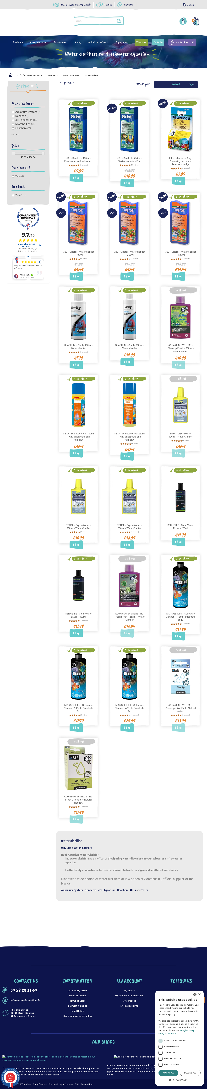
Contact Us (128, 4)
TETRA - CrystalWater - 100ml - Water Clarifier (180, 435)
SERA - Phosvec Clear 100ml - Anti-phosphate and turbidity (78, 436)
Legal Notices (66, 1084)
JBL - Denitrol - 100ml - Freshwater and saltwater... (78, 160)
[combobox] (194, 994)
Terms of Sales (78, 1001)
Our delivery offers (77, 990)
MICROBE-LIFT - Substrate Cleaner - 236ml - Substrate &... (78, 708)
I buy (76, 178)
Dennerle (22, 115)
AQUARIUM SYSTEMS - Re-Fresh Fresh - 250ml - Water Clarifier (130, 616)
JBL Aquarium (26, 120)
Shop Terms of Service (45, 1084)
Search (141, 21)
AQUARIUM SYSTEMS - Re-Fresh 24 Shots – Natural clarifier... (78, 799)
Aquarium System (28, 111)
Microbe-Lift (25, 124)
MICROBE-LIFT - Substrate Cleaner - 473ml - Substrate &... (129, 708)
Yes (19, 176)
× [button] (199, 994)
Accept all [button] (168, 1072)
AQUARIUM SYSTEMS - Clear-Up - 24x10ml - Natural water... (180, 708)
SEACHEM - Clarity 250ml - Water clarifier (129, 347)
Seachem (23, 128)
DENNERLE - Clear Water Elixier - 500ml (78, 615)
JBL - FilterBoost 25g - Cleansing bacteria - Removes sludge (181, 161)
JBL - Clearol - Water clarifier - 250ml (129, 253)
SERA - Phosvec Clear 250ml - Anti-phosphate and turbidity (129, 436)
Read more (170, 1033)
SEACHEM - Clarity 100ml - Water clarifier (78, 347)
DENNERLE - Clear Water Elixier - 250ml (181, 527)
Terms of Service (77, 995)
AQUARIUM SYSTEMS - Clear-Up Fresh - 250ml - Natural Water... (181, 348)
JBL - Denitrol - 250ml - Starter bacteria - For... (129, 160)
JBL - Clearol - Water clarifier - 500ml (180, 253)
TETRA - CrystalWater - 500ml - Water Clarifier (129, 527)
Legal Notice (77, 1011)
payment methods (77, 1006)
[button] (179, 1080)
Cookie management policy (77, 1016)
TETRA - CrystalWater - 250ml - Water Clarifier (78, 527)
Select (176, 84)
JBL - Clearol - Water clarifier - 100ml (78, 253)
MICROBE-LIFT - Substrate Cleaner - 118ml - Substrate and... (180, 616)
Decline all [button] (190, 1072)
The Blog (108, 4)
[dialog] (179, 1038)
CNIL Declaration (84, 1084)
